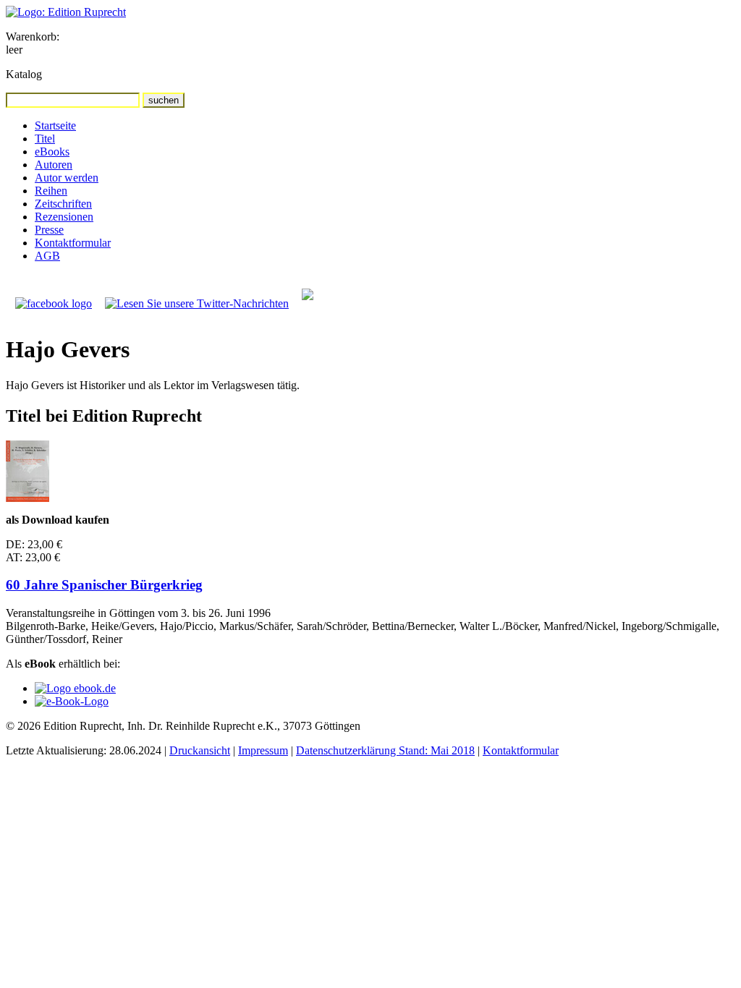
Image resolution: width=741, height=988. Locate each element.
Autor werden (66, 177)
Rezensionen (64, 216)
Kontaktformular (73, 243)
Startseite (55, 125)
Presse (49, 229)
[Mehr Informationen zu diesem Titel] (27, 498)
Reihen (51, 190)
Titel (45, 138)
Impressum (263, 750)
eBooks (52, 151)
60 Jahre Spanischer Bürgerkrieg (104, 584)
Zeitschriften (63, 203)
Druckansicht (199, 750)
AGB (47, 256)
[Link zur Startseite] (66, 12)
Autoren (53, 164)
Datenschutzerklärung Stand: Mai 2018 (385, 750)
